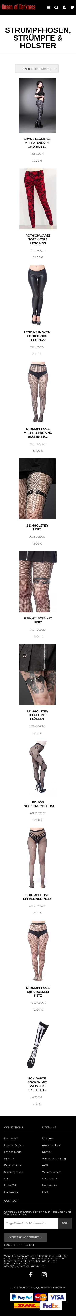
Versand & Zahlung (54, 1158)
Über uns (48, 1138)
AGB (45, 1165)
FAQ (45, 1192)
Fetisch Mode (12, 1152)
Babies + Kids (12, 1165)
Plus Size (9, 1158)
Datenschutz (50, 1178)
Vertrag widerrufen (26, 1237)
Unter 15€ (10, 1185)
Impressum (49, 1185)
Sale (6, 1178)
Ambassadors (51, 1145)
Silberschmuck (13, 1172)
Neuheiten (11, 1138)
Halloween (11, 1192)
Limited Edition (14, 1145)
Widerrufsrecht (51, 1172)
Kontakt (47, 1152)
